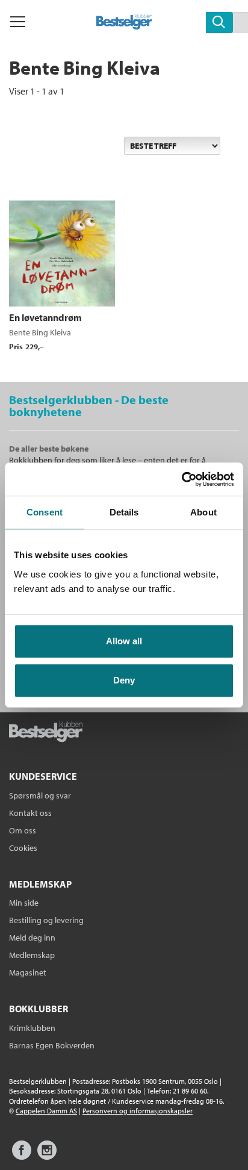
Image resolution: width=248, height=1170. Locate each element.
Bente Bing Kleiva (40, 332)
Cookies (23, 847)
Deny (124, 680)
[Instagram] (47, 1155)
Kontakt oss (30, 812)
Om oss (22, 830)
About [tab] (203, 512)
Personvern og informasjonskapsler (137, 1110)
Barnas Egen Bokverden (52, 1045)
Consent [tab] (44, 512)
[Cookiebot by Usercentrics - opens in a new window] (181, 479)
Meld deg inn (32, 937)
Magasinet (27, 972)
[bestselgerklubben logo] (45, 733)
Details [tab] (124, 512)
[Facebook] (21, 1155)
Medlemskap (32, 955)
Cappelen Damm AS (46, 1110)
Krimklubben (32, 1027)
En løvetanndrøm (45, 317)
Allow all (124, 641)
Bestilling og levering (46, 920)
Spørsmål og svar (40, 795)
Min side (24, 902)
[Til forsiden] (124, 26)
